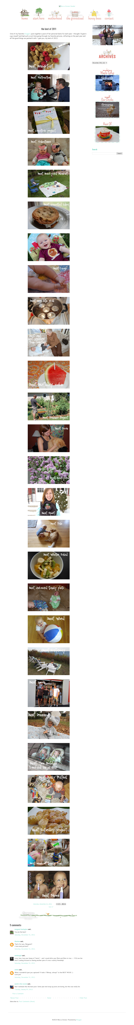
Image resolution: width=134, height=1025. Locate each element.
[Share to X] (61, 904)
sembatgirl (18, 955)
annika (17, 970)
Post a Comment (18, 994)
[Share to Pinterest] (65, 904)
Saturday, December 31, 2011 (25, 935)
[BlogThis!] (59, 904)
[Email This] (57, 904)
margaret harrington (21, 929)
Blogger (79, 1020)
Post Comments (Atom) (27, 1001)
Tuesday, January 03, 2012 (24, 989)
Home (49, 998)
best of (51, 907)
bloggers (27, 34)
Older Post (83, 998)
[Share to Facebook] (63, 904)
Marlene (17, 941)
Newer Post (14, 998)
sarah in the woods (21, 984)
